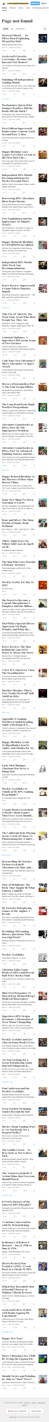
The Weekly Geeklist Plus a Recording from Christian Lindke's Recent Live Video (19, 1047)
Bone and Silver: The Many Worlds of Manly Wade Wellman (18, 523)
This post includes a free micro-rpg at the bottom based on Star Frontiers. (18, 1273)
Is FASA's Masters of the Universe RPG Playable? (16, 1203)
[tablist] (14, 28)
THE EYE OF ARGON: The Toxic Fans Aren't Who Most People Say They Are (19, 317)
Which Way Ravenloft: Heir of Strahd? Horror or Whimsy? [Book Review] (18, 1289)
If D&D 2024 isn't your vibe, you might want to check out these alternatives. (18, 1070)
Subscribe (35, 3)
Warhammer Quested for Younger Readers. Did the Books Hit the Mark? (17, 108)
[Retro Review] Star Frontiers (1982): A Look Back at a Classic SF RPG (17, 1266)
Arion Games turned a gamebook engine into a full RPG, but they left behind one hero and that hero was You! (18, 458)
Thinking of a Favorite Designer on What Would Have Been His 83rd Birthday (18, 1003)
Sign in (44, 3)
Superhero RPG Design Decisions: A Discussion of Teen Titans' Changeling (17, 1019)
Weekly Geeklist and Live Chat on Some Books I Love (18, 1041)
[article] (24, 43)
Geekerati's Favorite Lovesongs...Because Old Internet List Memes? (17, 59)
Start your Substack (18, 1411)
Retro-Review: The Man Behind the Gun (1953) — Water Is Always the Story (18, 649)
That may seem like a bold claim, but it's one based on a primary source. (18, 162)
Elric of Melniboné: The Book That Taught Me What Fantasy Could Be (18, 887)
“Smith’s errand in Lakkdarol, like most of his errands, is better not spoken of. (19, 729)
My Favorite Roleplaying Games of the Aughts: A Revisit (17, 911)
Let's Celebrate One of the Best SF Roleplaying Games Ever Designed (16, 700)
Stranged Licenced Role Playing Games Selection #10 (18, 1209)
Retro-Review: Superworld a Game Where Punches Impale (18, 288)
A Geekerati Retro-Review (12, 550)
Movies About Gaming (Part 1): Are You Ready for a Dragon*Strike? (18, 1129)
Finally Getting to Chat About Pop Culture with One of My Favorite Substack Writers (19, 1229)
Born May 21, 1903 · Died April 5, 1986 (18, 529)
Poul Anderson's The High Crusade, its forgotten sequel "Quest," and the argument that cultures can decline (17, 229)
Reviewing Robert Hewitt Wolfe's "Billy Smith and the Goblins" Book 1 (17, 1160)
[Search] (44, 28)
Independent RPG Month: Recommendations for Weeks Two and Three (17, 178)
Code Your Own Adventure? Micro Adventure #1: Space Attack (18, 363)
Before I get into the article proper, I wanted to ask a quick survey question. (18, 1026)
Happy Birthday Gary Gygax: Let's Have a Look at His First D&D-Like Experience (18, 154)
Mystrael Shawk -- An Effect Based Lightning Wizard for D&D (15, 38)
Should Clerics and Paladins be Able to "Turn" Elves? (18, 1378)
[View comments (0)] (14, 94)
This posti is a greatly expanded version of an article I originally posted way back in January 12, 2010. (18, 918)
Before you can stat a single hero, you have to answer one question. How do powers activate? (17, 435)
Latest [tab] (5, 29)
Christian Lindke (14, 47)
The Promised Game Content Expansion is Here (18, 138)
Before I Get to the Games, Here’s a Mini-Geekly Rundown (18, 185)
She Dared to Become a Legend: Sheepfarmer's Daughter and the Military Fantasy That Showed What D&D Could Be (18, 603)
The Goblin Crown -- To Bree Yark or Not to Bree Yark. (17, 1153)
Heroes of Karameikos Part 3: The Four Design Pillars (18, 385)
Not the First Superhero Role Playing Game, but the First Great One (17, 249)
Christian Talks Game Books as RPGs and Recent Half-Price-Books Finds (18, 972)
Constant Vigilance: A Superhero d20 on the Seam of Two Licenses (19, 340)
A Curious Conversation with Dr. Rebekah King (16, 1224)
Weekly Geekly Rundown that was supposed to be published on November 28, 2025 (18, 1095)
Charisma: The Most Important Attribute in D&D (18, 775)
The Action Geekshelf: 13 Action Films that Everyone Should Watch (18, 1176)
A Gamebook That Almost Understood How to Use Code (17, 371)
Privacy (27, 1402)
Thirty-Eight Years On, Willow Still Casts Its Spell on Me (17, 544)
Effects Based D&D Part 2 (12, 44)
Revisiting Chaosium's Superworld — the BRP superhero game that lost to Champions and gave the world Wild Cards (18, 296)
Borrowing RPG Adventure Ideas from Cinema (18, 200)
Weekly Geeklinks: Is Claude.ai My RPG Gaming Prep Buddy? (17, 791)
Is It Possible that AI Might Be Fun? (16, 798)
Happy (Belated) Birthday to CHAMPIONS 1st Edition (17, 243)
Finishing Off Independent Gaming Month (18, 81)
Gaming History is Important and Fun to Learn (18, 941)
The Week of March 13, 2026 (14, 958)
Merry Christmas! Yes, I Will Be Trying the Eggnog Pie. (18, 1357)
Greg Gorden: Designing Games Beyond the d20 (16, 1110)
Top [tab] (12, 29)
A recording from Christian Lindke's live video (18, 980)
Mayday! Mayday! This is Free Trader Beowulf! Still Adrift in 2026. (18, 693)
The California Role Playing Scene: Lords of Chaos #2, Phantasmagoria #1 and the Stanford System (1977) (18, 836)
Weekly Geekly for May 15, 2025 (18, 584)
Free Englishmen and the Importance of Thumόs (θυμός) (17, 221)
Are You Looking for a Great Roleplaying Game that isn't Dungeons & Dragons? (17, 1063)
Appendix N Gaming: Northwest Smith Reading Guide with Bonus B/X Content (17, 722)
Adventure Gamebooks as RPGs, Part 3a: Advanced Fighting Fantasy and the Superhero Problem (17, 451)
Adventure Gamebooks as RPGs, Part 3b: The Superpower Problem (17, 427)
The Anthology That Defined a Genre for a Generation (18, 871)
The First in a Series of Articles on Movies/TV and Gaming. (15, 1137)
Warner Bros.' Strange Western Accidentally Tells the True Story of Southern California (16, 657)
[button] (4, 7)
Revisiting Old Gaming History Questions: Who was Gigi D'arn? (16, 934)
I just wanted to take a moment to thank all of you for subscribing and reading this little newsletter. (18, 1363)
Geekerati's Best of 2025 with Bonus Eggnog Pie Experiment (16, 1313)
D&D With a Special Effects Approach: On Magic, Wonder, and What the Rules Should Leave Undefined (18, 626)
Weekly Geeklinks (13, 954)
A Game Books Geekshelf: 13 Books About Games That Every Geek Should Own (17, 812)
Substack (12, 1417)
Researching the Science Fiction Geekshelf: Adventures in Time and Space (17, 864)
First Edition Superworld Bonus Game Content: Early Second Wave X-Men (18, 131)
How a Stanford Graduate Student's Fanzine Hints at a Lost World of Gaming (18, 843)
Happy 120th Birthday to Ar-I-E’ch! (16, 1251)
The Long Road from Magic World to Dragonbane (18, 406)
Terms (33, 1402)
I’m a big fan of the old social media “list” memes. (18, 66)
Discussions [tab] (20, 29)
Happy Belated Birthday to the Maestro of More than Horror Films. (18, 479)
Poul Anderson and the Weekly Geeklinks (16, 1090)
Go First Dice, (7, 588)
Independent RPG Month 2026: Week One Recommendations (17, 265)
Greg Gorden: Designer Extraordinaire (17, 1115)
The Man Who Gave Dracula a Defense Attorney (18, 563)
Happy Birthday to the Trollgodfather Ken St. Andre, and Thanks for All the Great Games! (18, 745)
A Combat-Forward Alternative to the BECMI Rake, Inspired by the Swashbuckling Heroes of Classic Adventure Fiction (17, 677)
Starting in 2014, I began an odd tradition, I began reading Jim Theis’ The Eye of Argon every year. (18, 324)
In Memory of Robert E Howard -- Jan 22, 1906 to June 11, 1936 (17, 1245)
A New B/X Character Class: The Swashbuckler (18, 671)
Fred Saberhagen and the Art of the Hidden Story (16, 569)
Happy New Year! (12, 1338)
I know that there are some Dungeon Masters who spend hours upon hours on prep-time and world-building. (17, 205)
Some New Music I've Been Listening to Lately (17, 501)
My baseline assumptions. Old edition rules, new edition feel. (17, 391)
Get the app (36, 1411)
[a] (43, 973)
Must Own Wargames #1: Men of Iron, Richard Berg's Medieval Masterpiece (18, 996)
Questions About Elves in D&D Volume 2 (18, 1382)
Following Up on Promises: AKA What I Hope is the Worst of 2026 (18, 1320)
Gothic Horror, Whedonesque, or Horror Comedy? (18, 1297)
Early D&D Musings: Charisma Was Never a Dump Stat (15, 768)
